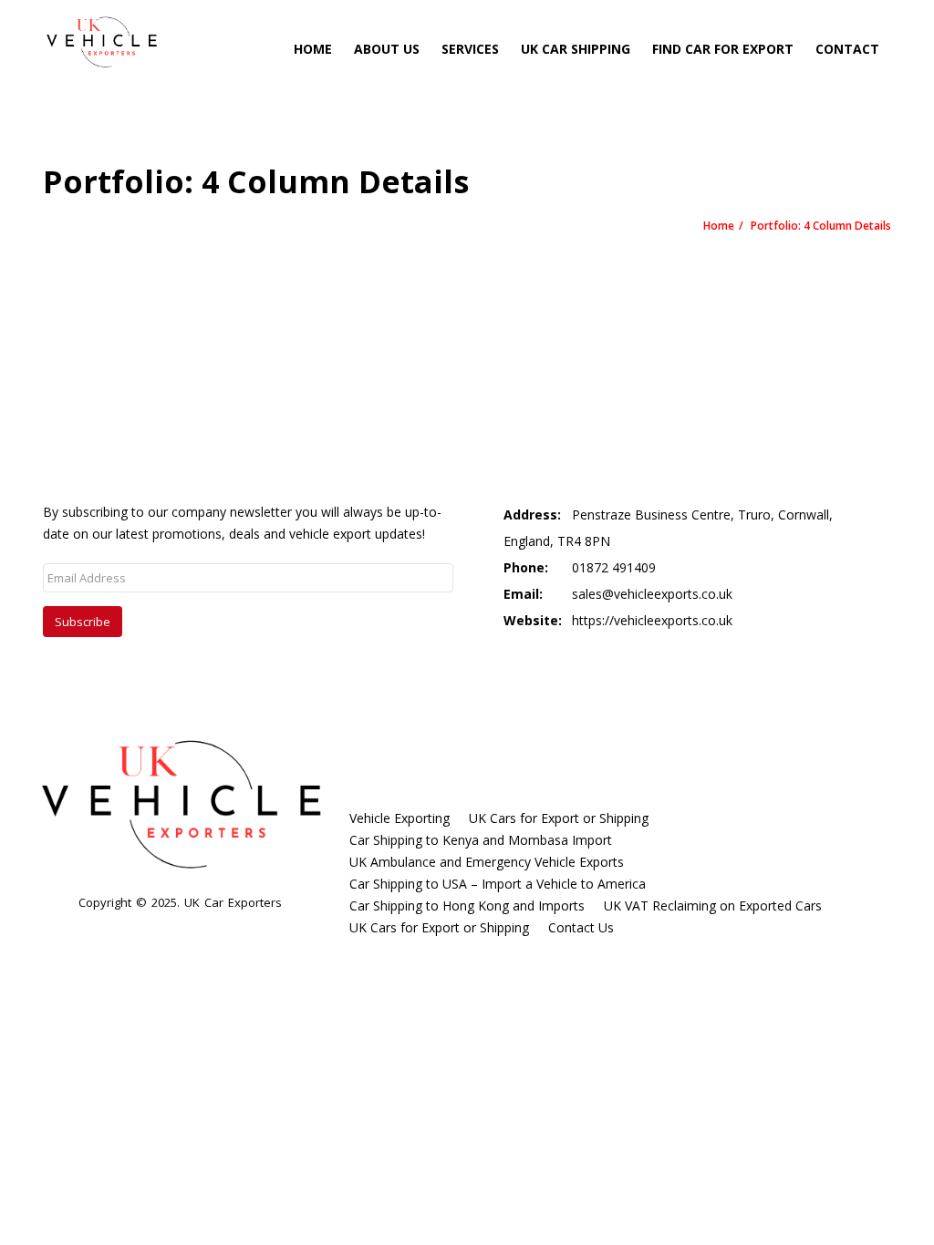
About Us (387, 48)
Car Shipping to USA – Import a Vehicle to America (497, 883)
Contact (847, 48)
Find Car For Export (723, 48)
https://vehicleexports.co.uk (652, 620)
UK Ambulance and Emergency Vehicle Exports (486, 861)
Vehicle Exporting (399, 818)
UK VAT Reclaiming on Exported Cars (713, 905)
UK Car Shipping (575, 48)
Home (313, 48)
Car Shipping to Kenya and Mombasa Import (480, 840)
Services (470, 48)
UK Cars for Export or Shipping (559, 818)
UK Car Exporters (233, 902)
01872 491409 (614, 567)
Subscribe (82, 621)
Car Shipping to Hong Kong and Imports (467, 905)
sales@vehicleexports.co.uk (652, 593)
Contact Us (581, 927)
